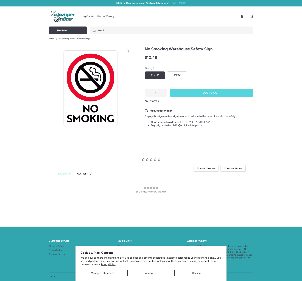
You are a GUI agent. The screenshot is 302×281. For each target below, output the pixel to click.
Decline (196, 273)
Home (51, 39)
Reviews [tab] (62, 173)
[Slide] (152, 68)
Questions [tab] (82, 173)
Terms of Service (57, 254)
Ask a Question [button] (207, 168)
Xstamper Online (63, 276)
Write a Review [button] (234, 168)
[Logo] (62, 16)
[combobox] (171, 30)
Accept (149, 273)
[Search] (93, 30)
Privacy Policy (108, 264)
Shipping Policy (56, 246)
